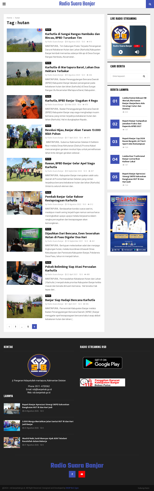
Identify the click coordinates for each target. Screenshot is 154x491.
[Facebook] (72, 474)
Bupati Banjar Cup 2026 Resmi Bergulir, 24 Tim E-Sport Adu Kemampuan (134, 141)
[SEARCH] (144, 76)
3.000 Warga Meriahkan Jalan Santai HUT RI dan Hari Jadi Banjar (47, 423)
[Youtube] (82, 474)
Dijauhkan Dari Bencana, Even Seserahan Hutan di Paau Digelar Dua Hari (72, 235)
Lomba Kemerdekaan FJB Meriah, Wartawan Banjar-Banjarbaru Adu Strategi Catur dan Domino (134, 103)
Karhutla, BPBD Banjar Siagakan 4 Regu (72, 100)
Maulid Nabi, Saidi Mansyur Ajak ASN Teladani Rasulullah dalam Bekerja (44, 440)
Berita (48, 29)
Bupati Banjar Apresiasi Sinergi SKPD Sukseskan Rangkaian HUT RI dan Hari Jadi (134, 178)
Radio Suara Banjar (77, 4)
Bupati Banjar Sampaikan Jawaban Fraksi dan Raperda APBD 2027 (134, 123)
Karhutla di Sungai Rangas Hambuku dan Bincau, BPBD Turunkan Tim (72, 36)
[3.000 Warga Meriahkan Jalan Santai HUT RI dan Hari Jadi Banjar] (12, 425)
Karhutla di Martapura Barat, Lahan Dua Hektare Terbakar (72, 69)
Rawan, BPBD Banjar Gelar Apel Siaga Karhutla (70, 165)
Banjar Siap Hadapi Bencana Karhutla (70, 300)
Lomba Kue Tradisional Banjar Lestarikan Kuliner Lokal (133, 158)
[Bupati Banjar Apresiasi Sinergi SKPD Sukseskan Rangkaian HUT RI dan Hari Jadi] (12, 408)
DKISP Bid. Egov (72, 488)
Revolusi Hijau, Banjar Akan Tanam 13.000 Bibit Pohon (73, 132)
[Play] (120, 52)
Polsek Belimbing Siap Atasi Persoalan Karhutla (70, 268)
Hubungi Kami (143, 488)
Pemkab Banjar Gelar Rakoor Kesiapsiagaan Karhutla (64, 198)
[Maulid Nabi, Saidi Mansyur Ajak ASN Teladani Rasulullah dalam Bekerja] (12, 442)
